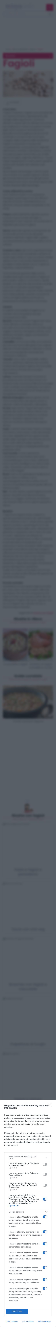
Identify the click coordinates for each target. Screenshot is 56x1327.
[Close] (50, 1106)
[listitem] (28, 1157)
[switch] (45, 1164)
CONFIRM (17, 1311)
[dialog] (28, 1213)
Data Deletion (12, 1321)
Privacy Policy (44, 1321)
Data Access (28, 1321)
